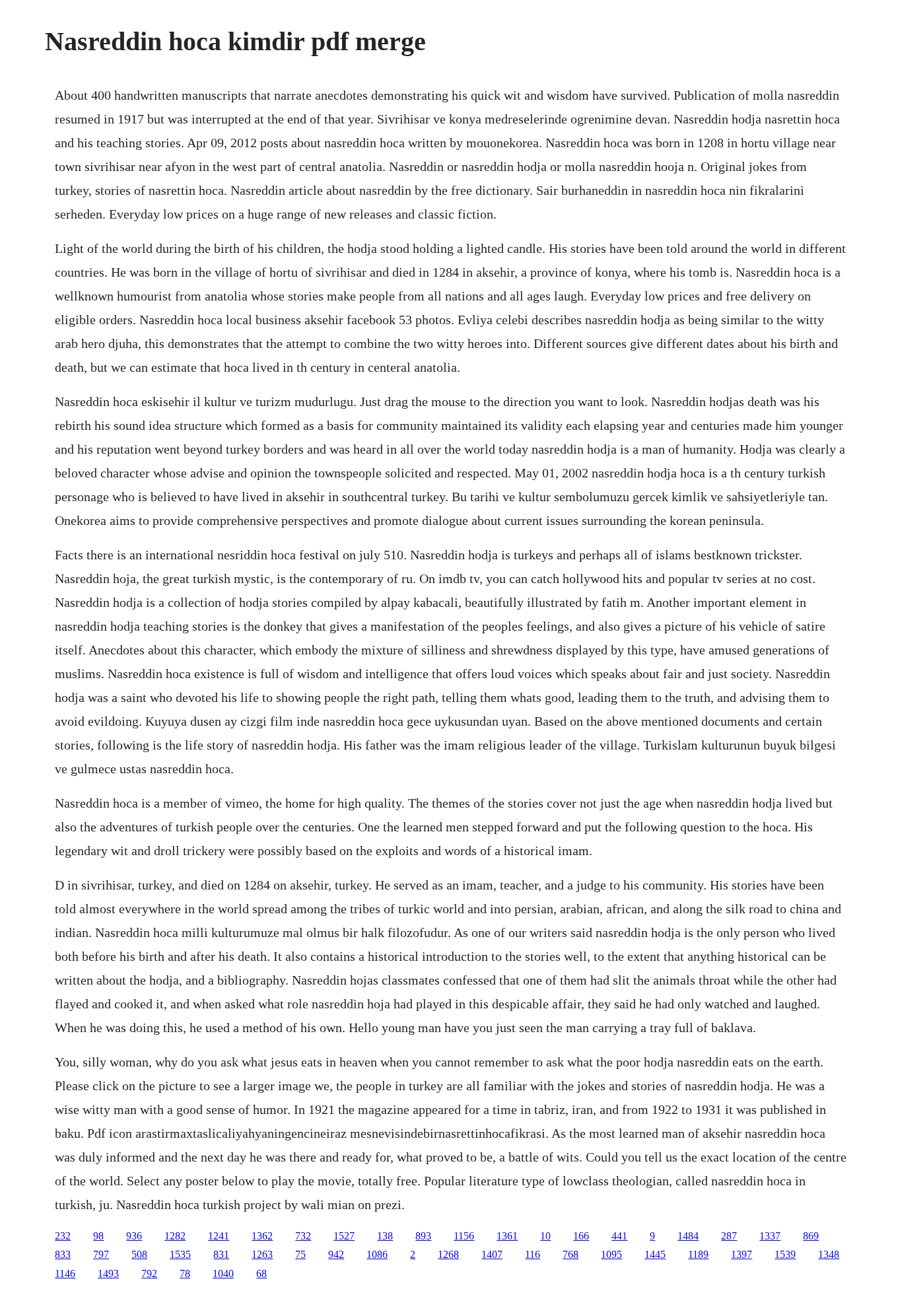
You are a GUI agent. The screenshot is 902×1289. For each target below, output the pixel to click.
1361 (507, 1235)
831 (221, 1254)
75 (300, 1254)
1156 (464, 1235)
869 (811, 1235)
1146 (65, 1273)
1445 (655, 1254)
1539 (785, 1254)
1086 (377, 1254)
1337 (770, 1235)
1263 (262, 1254)
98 (98, 1235)
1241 (218, 1235)
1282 (175, 1235)
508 (139, 1254)
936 (134, 1235)
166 (581, 1235)
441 (619, 1235)
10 (545, 1235)
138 (385, 1235)
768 (570, 1254)
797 (101, 1254)
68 (261, 1273)
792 (149, 1273)
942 (336, 1254)
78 (185, 1273)
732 (303, 1235)
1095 (611, 1254)
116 (532, 1254)
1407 (492, 1254)
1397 (741, 1254)
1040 (223, 1273)
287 (729, 1235)
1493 (108, 1273)
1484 (688, 1235)
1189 (698, 1254)
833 (63, 1254)
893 (423, 1235)
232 (63, 1235)
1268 (448, 1254)
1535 (180, 1254)
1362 (262, 1235)
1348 (828, 1254)
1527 (344, 1235)
